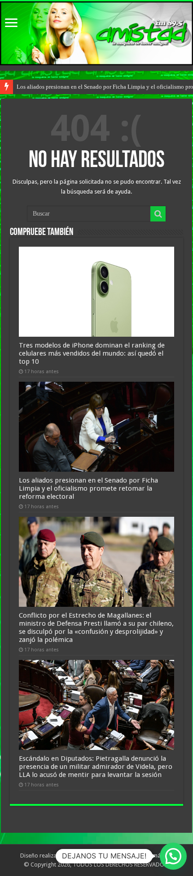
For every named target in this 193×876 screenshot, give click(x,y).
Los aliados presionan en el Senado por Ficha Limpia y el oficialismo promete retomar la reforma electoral (88, 488)
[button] (173, 856)
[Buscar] (158, 213)
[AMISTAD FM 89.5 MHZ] (96, 33)
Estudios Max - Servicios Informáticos (124, 855)
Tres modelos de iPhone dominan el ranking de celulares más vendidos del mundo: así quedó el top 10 (92, 353)
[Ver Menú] (11, 23)
